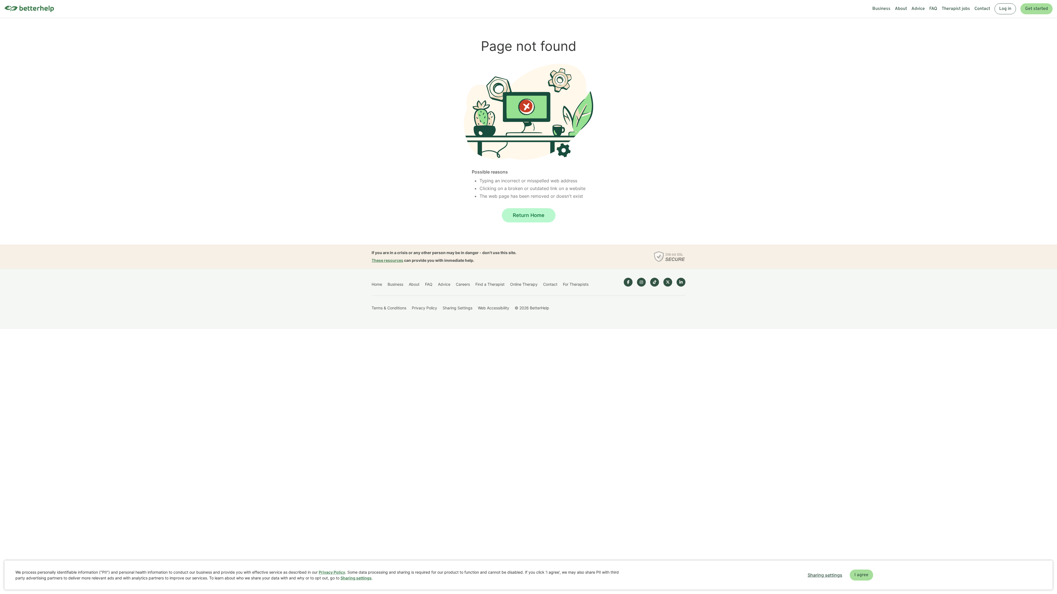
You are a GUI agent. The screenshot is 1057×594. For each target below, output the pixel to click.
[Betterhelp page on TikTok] (654, 282)
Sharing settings (356, 578)
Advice (918, 9)
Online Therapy (524, 284)
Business (881, 9)
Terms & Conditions (389, 308)
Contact (982, 9)
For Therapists (576, 284)
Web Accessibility (493, 308)
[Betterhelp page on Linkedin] (681, 282)
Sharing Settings (457, 308)
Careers (463, 284)
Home (377, 284)
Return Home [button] (528, 215)
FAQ (933, 9)
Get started (1036, 9)
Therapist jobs (956, 9)
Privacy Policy (424, 308)
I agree (861, 575)
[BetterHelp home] (29, 9)
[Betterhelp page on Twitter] (667, 282)
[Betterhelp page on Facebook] (628, 282)
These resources (387, 260)
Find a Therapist (490, 284)
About (901, 9)
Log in (1005, 9)
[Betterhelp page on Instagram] (641, 282)
